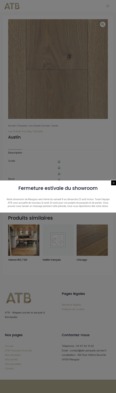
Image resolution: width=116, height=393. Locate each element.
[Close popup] (113, 182)
